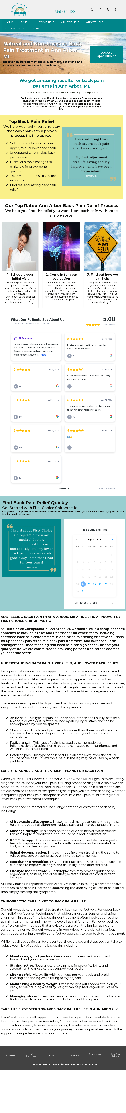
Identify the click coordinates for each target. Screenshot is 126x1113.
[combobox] (94, 603)
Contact (37, 28)
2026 (99, 539)
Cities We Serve (15, 28)
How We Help (46, 22)
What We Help (70, 22)
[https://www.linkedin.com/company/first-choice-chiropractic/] (116, 9)
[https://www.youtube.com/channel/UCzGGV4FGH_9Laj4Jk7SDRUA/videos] (108, 9)
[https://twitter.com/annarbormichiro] (92, 9)
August (90, 539)
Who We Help (94, 22)
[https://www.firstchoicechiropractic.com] (20, 9)
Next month (113, 539)
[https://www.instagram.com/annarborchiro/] (100, 9)
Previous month (76, 539)
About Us (25, 22)
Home (9, 22)
